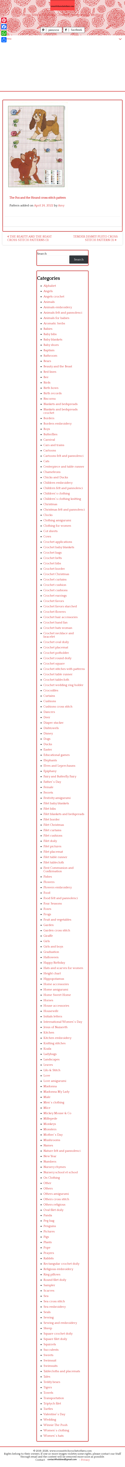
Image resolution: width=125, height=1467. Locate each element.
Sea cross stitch (54, 1301)
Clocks (48, 515)
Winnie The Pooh (55, 1425)
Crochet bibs (52, 563)
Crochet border (54, 569)
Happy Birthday (54, 962)
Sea (46, 1296)
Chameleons (52, 472)
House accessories (56, 1005)
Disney (48, 733)
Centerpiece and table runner (63, 466)
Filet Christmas (53, 825)
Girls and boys (53, 946)
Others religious (54, 1204)
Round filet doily (54, 1280)
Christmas (50, 504)
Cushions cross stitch (57, 706)
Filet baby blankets (56, 803)
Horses (48, 1000)
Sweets (48, 1355)
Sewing (48, 1317)
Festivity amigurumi (57, 798)
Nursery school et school (60, 1172)
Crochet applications (57, 542)
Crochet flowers (54, 612)
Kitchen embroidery (57, 1038)
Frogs (47, 914)
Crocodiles (50, 690)
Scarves (48, 1290)
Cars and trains (53, 445)
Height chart (52, 973)
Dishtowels (51, 728)
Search (42, 253)
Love (46, 1075)
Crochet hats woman (57, 628)
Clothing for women (57, 526)
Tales (46, 1376)
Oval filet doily (53, 1210)
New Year (49, 1156)
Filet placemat (53, 851)
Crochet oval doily (56, 642)
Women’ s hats (53, 1436)
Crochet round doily (57, 658)
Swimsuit (49, 1360)
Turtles (48, 1409)
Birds (46, 382)
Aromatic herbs (54, 323)
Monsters (49, 1129)
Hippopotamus (53, 979)
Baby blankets (52, 339)
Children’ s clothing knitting (62, 499)
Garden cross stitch (56, 930)
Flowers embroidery (57, 887)
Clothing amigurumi (57, 520)
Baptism (49, 350)
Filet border (51, 819)
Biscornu (49, 398)
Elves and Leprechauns (59, 765)
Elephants (50, 760)
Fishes (47, 876)
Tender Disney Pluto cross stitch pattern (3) (95, 238)
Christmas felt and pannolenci (64, 509)
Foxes (47, 909)
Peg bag (48, 1220)
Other (47, 1183)
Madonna (50, 1086)
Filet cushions (52, 835)
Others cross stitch (56, 1199)
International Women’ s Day (62, 1022)
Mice (46, 1108)
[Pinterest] (4, 20)
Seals (47, 1312)
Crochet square (54, 663)
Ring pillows (51, 1274)
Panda (47, 1215)
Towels (48, 1393)
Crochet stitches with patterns (64, 669)
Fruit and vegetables (57, 919)
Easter (47, 749)
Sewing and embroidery (60, 1323)
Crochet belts (52, 558)
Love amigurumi (54, 1081)
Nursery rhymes (54, 1167)
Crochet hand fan (55, 622)
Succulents (51, 1349)
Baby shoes (51, 345)
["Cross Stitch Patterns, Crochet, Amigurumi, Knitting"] (62, 5)
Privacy (85, 1459)
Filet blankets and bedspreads (63, 814)
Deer (46, 717)
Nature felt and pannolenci (62, 1151)
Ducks (47, 744)
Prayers (48, 1253)
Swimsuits (50, 1366)
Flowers (49, 882)
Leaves (48, 1065)
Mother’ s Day (53, 1134)
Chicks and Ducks (55, 477)
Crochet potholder (56, 653)
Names (48, 1145)
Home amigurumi (55, 989)
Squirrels (49, 1344)
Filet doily (50, 841)
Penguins (49, 1226)
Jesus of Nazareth (55, 1027)
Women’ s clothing (56, 1430)
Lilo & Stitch (51, 1070)
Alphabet (49, 286)
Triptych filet (52, 1403)
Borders (48, 418)
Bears (47, 361)
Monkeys (49, 1124)
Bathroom (50, 355)
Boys (46, 429)
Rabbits (48, 1258)
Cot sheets (50, 531)
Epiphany (49, 771)
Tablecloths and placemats (61, 1371)
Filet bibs (49, 808)
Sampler (49, 1285)
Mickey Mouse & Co (57, 1113)
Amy (61, 205)
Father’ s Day (52, 782)
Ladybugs (50, 1054)
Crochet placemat (55, 647)
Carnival (49, 439)
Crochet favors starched (60, 606)
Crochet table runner (58, 674)
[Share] (4, 39)
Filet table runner (55, 857)
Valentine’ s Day (54, 1414)
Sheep (47, 1328)
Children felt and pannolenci (63, 488)
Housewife (50, 1011)
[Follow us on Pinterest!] (51, 32)
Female (48, 787)
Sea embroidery (54, 1306)
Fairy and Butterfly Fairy (59, 776)
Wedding (49, 1419)
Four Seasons (52, 903)
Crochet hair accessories (60, 617)
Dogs (46, 739)
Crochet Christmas (56, 574)
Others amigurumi (56, 1194)
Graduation (51, 952)
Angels (48, 291)
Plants (47, 1242)
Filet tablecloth (53, 862)
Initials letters (52, 1016)
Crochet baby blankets (58, 547)
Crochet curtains (55, 579)
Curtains (49, 696)
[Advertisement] (62, 66)
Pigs (46, 1237)
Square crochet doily (58, 1333)
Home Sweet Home (57, 995)
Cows (47, 536)
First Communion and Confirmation (58, 869)
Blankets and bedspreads (60, 404)
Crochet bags (52, 552)
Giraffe (48, 936)
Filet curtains (52, 830)
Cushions (49, 701)
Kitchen (48, 1032)
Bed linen (49, 372)
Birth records (52, 393)
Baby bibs (50, 334)
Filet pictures (52, 846)
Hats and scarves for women (63, 968)
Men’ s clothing (53, 1102)
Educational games (56, 755)
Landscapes (51, 1059)
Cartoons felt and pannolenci (63, 456)
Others (48, 1188)
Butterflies (50, 434)
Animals (49, 302)
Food (46, 893)
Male (46, 1097)
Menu (7, 38)
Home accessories (56, 984)
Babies (47, 329)
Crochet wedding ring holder (63, 685)
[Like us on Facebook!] (74, 32)
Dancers (49, 712)
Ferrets (48, 792)
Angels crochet (53, 296)
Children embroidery (58, 482)
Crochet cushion (54, 585)
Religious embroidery (58, 1269)
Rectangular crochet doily (61, 1263)
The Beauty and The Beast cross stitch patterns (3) (29, 238)
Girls (46, 941)
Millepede (50, 1118)
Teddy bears (51, 1382)
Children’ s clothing (56, 493)
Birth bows (50, 388)
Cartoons (49, 450)
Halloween (51, 957)
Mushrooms (51, 1140)
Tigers (47, 1387)
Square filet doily (55, 1339)
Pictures (49, 1231)
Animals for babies (56, 318)
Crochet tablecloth (56, 679)
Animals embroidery (57, 307)
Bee (46, 377)
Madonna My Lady (56, 1091)
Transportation (53, 1398)
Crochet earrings (55, 595)
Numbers (49, 1161)
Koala (47, 1048)
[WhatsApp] (4, 33)
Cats (46, 461)
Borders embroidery (57, 423)
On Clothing (51, 1177)
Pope (46, 1247)
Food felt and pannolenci (60, 898)
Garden (48, 925)
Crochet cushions (55, 590)
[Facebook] (4, 26)
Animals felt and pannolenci (62, 312)
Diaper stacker (53, 722)
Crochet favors (53, 601)
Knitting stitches (54, 1043)
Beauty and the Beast (57, 366)
